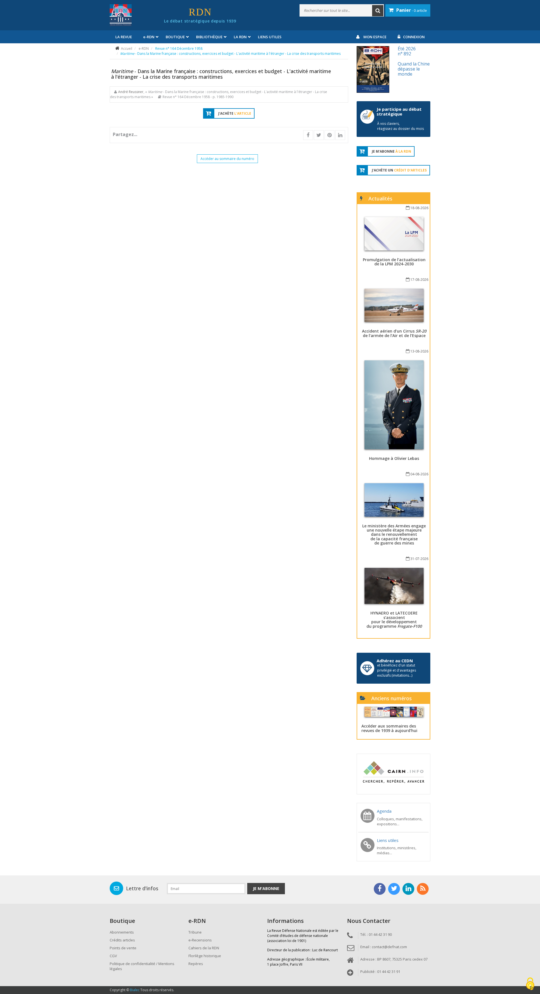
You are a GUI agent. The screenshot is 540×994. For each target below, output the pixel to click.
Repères (195, 963)
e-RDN (144, 48)
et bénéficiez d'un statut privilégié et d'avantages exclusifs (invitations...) (396, 670)
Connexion (414, 36)
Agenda (384, 811)
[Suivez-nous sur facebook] (380, 889)
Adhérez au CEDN (395, 660)
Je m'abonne (266, 888)
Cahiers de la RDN (203, 947)
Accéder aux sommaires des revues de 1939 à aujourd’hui (389, 728)
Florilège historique (204, 955)
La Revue (123, 36)
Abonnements (122, 932)
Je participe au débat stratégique (399, 111)
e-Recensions (200, 940)
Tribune (195, 932)
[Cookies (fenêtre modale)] (530, 984)
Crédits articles (122, 940)
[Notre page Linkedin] (408, 889)
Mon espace (374, 36)
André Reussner (130, 91)
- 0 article (411, 10)
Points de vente (123, 947)
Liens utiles (270, 36)
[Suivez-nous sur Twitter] (394, 889)
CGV (113, 955)
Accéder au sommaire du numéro (227, 158)
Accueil (126, 48)
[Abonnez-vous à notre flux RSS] (423, 889)
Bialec (135, 990)
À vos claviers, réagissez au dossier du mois (400, 126)
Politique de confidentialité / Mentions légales (142, 966)
